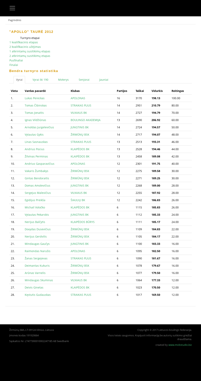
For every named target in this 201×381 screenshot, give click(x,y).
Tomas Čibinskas (36, 105)
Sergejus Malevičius (38, 193)
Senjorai (84, 79)
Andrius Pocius (34, 149)
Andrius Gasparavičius (39, 164)
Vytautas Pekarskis (37, 214)
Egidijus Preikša (35, 200)
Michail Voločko (35, 207)
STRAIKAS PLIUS (81, 105)
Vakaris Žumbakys (36, 171)
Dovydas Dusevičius (38, 229)
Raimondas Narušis (37, 251)
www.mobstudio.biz (180, 345)
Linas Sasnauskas (36, 142)
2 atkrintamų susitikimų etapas (29, 56)
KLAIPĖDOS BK (80, 149)
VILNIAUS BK (79, 113)
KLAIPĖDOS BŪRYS (83, 222)
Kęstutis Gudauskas (38, 295)
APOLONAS (78, 98)
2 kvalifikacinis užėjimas (25, 47)
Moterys (63, 79)
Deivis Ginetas (34, 287)
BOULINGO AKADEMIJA (85, 120)
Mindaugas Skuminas (39, 280)
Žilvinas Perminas (36, 156)
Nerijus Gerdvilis (36, 236)
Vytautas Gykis (34, 134)
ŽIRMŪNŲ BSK (80, 134)
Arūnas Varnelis (35, 273)
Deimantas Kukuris (37, 265)
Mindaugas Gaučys (37, 244)
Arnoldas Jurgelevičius (39, 127)
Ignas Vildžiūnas (35, 120)
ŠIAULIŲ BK (78, 200)
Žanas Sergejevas (36, 258)
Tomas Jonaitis (34, 113)
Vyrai (19, 79)
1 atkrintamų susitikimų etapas (29, 51)
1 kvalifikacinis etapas (23, 42)
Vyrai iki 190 (40, 79)
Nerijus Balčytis (35, 222)
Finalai (13, 65)
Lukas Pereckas (35, 98)
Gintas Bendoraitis (37, 178)
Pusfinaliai (16, 60)
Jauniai (103, 79)
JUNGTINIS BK (80, 127)
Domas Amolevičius (37, 185)
